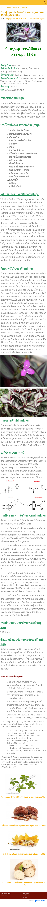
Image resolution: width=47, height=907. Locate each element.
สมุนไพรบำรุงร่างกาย (19, 18)
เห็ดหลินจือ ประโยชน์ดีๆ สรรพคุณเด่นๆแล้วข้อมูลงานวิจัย (24, 826)
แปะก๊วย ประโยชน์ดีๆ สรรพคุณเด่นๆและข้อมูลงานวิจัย (24, 854)
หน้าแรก (3, 7)
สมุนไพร (42, 18)
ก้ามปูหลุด (8, 18)
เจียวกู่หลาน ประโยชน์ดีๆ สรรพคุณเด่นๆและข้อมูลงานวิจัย (23, 797)
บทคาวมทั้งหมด (13, 7)
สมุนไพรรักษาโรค (33, 18)
